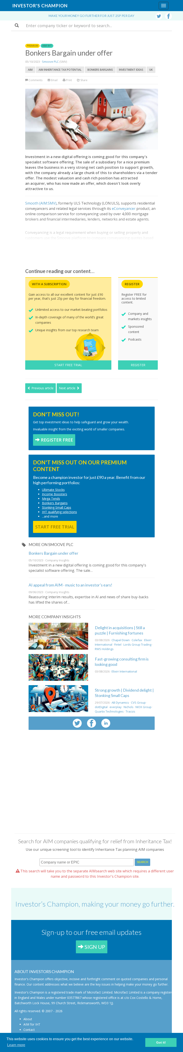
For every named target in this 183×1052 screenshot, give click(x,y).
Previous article (42, 388)
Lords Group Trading (137, 644)
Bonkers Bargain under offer (53, 553)
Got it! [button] (161, 1042)
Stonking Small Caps (56, 507)
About (27, 1019)
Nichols (128, 707)
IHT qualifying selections (59, 512)
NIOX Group (143, 707)
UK (151, 70)
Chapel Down (121, 640)
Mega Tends (51, 498)
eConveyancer (123, 208)
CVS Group (138, 703)
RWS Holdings (104, 649)
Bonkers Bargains (100, 70)
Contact (29, 1030)
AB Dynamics (120, 703)
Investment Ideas (131, 70)
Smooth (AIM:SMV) (40, 203)
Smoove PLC (50, 62)
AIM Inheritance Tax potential (60, 70)
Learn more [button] (16, 1045)
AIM (30, 70)
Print (68, 80)
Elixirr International (124, 671)
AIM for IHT (31, 1024)
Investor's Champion (40, 5)
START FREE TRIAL (68, 365)
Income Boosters (54, 494)
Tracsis (130, 711)
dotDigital (101, 707)
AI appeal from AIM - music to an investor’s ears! (70, 584)
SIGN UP (94, 947)
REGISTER (138, 365)
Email (54, 80)
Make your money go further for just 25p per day (91, 16)
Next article (67, 388)
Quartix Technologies (109, 711)
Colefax (137, 640)
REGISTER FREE (56, 440)
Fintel (117, 644)
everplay (116, 707)
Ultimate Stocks (53, 490)
